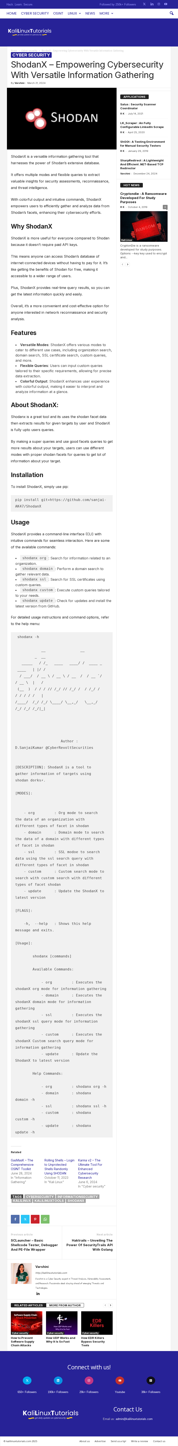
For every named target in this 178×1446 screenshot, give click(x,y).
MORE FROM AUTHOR (65, 1305)
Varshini (19, 83)
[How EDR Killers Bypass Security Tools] (97, 1323)
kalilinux (22, 1201)
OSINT (58, 13)
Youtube (120, 1392)
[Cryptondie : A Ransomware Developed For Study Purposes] (144, 226)
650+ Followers (27, 1392)
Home (12, 13)
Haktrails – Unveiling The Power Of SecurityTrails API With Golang (89, 1245)
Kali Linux (126, 240)
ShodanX (76, 1201)
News (90, 13)
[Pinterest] (35, 1219)
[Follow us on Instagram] (159, 4)
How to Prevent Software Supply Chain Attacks (22, 1341)
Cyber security (35, 13)
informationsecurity (78, 1197)
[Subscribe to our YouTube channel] (165, 4)
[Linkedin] (38, 1293)
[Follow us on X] (144, 4)
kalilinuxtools (49, 1201)
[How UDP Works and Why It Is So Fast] (61, 1323)
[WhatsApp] (45, 1219)
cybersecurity (40, 1197)
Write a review (139, 1441)
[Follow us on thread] (151, 1380)
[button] (171, 13)
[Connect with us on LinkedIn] (151, 4)
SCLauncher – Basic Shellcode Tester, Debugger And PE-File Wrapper (34, 1245)
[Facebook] (15, 1219)
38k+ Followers (150, 1392)
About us (84, 1441)
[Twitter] (25, 1219)
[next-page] (110, 1305)
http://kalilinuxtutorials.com (51, 1272)
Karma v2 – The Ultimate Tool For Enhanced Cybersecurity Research (90, 1168)
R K (122, 113)
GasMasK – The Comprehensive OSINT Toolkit (22, 1164)
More (104, 13)
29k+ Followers (89, 1392)
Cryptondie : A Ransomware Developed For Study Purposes (143, 198)
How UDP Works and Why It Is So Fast (60, 1339)
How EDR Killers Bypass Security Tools (93, 1341)
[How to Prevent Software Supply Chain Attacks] (26, 1323)
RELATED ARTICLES (28, 1305)
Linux (72, 13)
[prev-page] (105, 1305)
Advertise (100, 1441)
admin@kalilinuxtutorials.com (134, 1419)
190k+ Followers (58, 1392)
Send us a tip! (118, 1441)
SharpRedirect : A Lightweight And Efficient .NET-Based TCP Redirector (142, 164)
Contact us (159, 1441)
